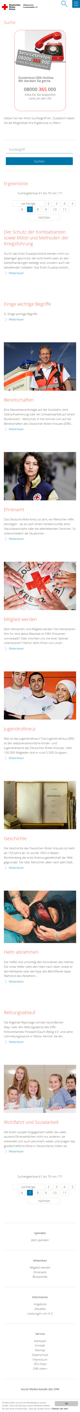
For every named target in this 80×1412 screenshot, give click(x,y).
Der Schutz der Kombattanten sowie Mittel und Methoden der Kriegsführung (36, 238)
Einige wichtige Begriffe (27, 304)
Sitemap (40, 1350)
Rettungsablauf (19, 1013)
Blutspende (40, 1277)
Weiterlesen (16, 273)
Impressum (40, 1359)
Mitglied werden (20, 619)
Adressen (40, 1341)
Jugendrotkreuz (20, 729)
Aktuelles (40, 1309)
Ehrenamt (14, 510)
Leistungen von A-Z (40, 1313)
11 (65, 209)
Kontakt (40, 1345)
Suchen (39, 161)
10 (55, 209)
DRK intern (40, 1368)
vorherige (28, 203)
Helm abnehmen (21, 952)
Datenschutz (40, 1355)
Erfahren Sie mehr (60, 1408)
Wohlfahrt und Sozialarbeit (31, 1122)
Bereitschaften (19, 400)
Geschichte (15, 839)
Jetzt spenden (40, 1240)
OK (66, 1403)
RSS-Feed (40, 1364)
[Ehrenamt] (40, 476)
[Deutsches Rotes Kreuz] (11, 8)
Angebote (40, 1304)
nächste (44, 217)
